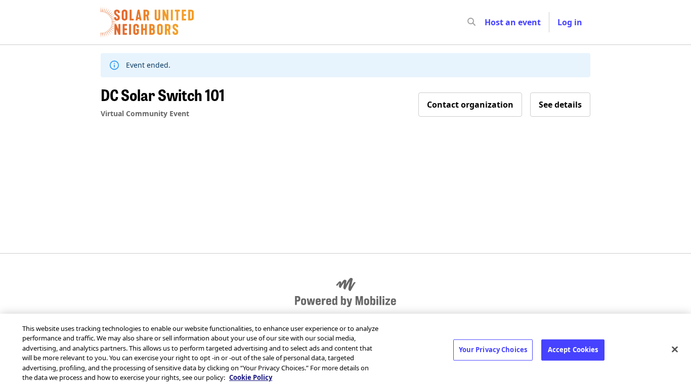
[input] (490, 22)
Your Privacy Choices (493, 349)
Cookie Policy (250, 377)
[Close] (675, 349)
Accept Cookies (573, 349)
